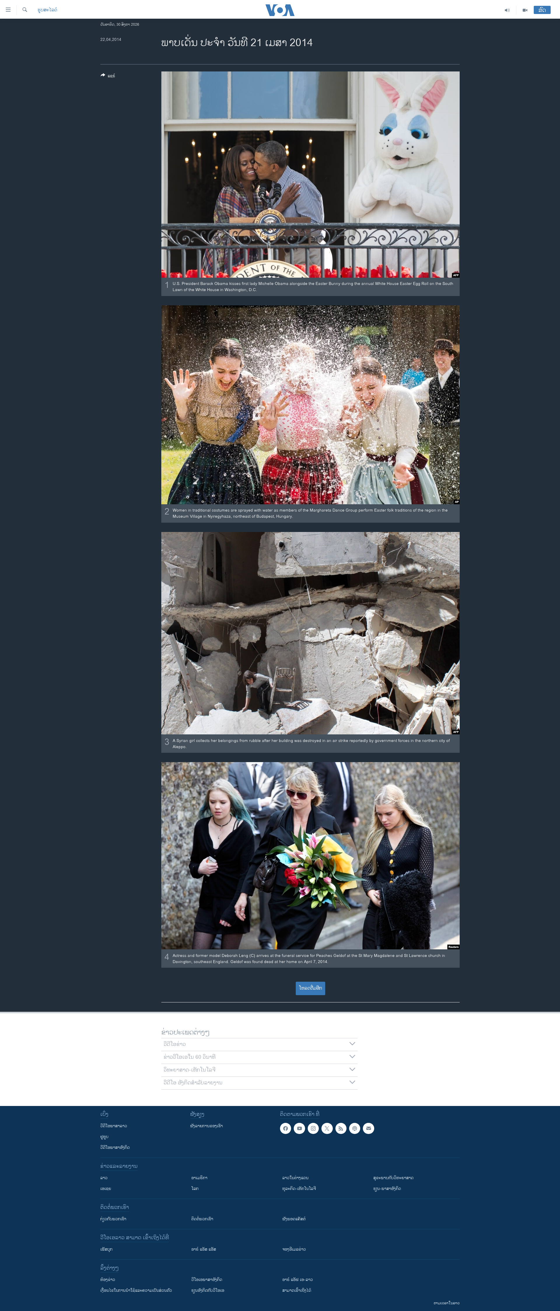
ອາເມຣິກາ (199, 1178)
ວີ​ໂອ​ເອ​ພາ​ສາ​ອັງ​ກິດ (206, 1280)
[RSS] (340, 1128)
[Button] (108, 76)
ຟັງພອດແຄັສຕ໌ (294, 1219)
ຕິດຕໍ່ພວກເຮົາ (202, 1219)
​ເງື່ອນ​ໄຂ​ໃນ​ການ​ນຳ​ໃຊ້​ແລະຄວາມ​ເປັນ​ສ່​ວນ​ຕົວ (136, 1290)
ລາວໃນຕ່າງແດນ (295, 1178)
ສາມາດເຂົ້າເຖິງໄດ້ (296, 1290)
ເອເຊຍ (105, 1189)
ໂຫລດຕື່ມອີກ (310, 988)
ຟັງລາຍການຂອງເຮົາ (206, 1126)
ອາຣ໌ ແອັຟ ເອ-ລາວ (297, 1280)
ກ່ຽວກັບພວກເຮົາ (113, 1219)
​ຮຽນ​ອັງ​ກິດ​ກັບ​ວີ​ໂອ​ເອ (207, 1290)
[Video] (525, 10)
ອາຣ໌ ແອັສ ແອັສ (203, 1249)
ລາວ (104, 1178)
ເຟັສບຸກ (106, 1249)
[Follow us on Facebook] (285, 1128)
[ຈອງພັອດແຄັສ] (368, 1128)
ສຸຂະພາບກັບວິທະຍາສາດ (393, 1178)
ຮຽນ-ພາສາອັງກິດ (387, 1189)
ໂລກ (195, 1189)
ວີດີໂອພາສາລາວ (113, 1126)
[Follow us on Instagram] (313, 1128)
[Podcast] (354, 1128)
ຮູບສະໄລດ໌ (47, 10)
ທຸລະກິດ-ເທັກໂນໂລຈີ (299, 1189)
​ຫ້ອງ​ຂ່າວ (107, 1280)
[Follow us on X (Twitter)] (326, 1128)
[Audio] (507, 10)
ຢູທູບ (104, 1137)
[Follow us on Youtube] (299, 1128)
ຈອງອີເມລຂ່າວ (294, 1249)
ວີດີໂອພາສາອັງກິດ (115, 1147)
